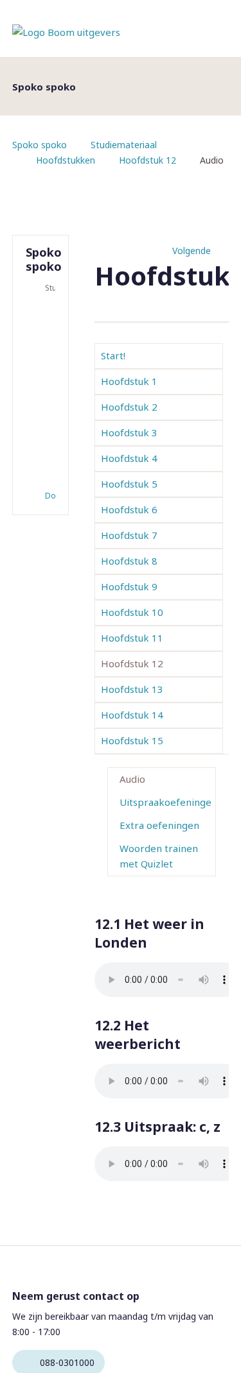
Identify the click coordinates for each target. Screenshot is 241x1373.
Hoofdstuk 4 (129, 458)
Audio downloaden (41, 466)
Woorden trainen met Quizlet (159, 856)
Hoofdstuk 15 (132, 740)
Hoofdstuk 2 (129, 406)
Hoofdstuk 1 (129, 381)
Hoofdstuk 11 (132, 637)
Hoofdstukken (65, 160)
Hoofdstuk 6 (129, 509)
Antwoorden (41, 351)
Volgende (191, 250)
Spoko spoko (39, 145)
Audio (132, 778)
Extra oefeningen (159, 825)
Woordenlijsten (41, 371)
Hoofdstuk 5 (129, 483)
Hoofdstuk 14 (132, 714)
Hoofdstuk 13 (132, 689)
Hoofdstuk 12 (147, 160)
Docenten (50, 495)
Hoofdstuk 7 (129, 535)
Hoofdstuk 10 (132, 612)
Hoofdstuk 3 (129, 432)
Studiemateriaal (124, 145)
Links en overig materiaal (41, 415)
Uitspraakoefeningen (165, 802)
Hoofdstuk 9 (129, 586)
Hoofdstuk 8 (129, 560)
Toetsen (41, 330)
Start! (113, 355)
